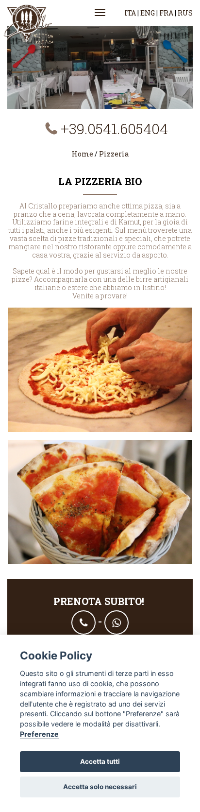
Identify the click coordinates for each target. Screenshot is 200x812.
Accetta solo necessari (100, 787)
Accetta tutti (100, 761)
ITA (130, 12)
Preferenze (39, 734)
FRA (166, 12)
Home (83, 153)
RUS (185, 12)
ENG (147, 12)
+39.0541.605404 (114, 128)
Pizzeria (114, 153)
